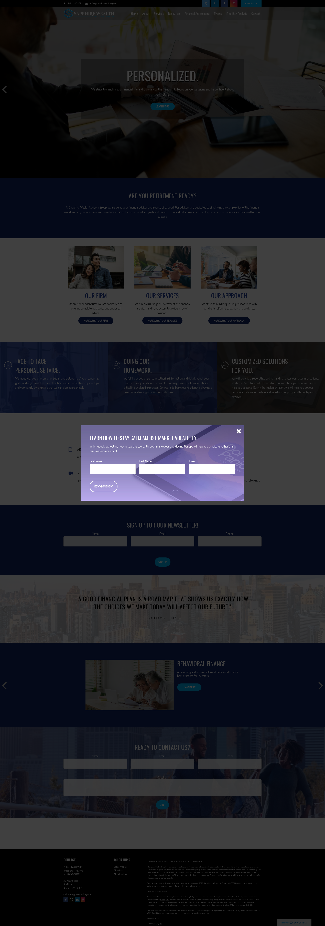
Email (192, 461)
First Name (96, 461)
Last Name (145, 461)
